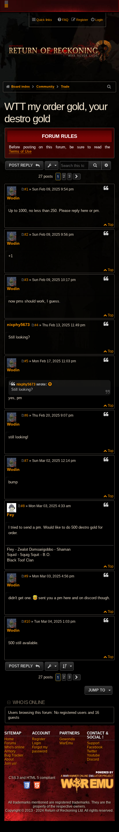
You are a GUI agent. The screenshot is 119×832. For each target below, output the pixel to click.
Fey (10, 514)
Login (36, 743)
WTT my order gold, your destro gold (55, 112)
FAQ (65, 19)
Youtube (93, 755)
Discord (93, 759)
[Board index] (59, 47)
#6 (26, 415)
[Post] (22, 189)
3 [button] (69, 176)
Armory (10, 751)
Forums (10, 743)
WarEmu (66, 743)
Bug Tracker (13, 755)
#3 (26, 280)
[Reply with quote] (106, 189)
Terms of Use (20, 151)
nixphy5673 (18, 324)
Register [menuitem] (82, 19)
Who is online (29, 702)
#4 (36, 325)
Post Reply (21, 165)
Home (9, 739)
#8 (23, 506)
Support (93, 743)
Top (111, 225)
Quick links (44, 19)
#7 (26, 461)
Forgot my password (40, 749)
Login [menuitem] (99, 19)
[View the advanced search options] (109, 86)
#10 (27, 622)
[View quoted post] (50, 384)
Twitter (92, 751)
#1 (26, 189)
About (9, 759)
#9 (26, 576)
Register (38, 739)
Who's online (14, 747)
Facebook (95, 747)
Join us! (10, 763)
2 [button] (64, 176)
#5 (26, 361)
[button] (77, 176)
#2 (26, 235)
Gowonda (67, 739)
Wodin (13, 198)
